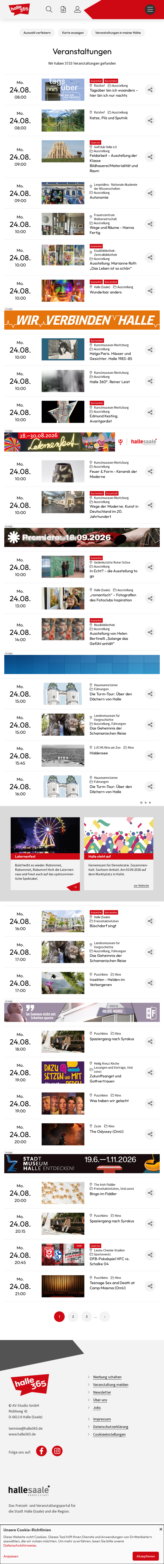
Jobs (97, 1407)
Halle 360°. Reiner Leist (110, 381)
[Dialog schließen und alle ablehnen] (161, 1527)
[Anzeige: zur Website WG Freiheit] (82, 1012)
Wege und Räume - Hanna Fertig (112, 230)
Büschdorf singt (103, 925)
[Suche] (49, 9)
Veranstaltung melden (110, 1384)
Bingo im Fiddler (103, 1193)
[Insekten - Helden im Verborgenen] (63, 983)
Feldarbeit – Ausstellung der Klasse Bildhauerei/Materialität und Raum (114, 163)
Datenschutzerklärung (110, 1426)
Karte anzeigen (73, 33)
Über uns (100, 1399)
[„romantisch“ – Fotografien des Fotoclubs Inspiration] (63, 598)
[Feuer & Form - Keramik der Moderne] (63, 471)
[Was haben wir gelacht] (63, 1103)
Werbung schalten (107, 1376)
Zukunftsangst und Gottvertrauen (105, 1079)
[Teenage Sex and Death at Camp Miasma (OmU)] (63, 1286)
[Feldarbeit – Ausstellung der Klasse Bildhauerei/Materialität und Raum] (63, 151)
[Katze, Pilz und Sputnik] (63, 120)
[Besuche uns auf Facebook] (41, 1451)
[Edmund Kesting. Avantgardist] (63, 412)
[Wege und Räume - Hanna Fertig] (63, 224)
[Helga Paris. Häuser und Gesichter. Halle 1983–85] (63, 349)
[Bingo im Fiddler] (63, 1193)
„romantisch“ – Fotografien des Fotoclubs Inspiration (113, 597)
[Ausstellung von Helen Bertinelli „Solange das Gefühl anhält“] (63, 629)
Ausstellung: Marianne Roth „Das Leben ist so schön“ (113, 266)
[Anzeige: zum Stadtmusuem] (82, 1163)
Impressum (102, 1419)
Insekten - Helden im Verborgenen (107, 982)
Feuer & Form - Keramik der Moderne (113, 474)
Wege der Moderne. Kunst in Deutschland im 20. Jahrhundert (114, 511)
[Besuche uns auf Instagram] (57, 1451)
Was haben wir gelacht (109, 1100)
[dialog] (82, 1544)
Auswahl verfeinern (37, 33)
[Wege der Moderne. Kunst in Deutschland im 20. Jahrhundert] (63, 502)
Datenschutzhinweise (19, 1545)
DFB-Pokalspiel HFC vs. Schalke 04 (110, 1261)
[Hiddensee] (63, 756)
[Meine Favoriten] (63, 9)
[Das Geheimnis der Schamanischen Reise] (63, 725)
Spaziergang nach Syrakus (112, 1038)
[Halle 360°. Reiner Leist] (63, 381)
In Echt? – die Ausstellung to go (113, 573)
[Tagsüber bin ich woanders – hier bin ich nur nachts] (63, 90)
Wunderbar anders (106, 292)
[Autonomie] (63, 193)
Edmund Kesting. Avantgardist (104, 419)
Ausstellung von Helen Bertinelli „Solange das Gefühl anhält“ (109, 638)
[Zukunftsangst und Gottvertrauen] (63, 1072)
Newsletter (102, 1392)
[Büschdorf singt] (63, 921)
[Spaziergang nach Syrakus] (63, 1042)
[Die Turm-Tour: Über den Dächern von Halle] (63, 694)
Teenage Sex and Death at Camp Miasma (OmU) (112, 1285)
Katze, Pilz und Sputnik (109, 117)
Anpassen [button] (10, 1556)
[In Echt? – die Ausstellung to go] (63, 567)
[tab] (141, 802)
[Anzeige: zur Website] (82, 442)
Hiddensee (99, 753)
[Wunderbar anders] (63, 291)
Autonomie (99, 197)
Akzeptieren (145, 1556)
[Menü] (150, 9)
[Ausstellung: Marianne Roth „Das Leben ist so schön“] (63, 255)
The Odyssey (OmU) (106, 1131)
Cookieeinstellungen (109, 1434)
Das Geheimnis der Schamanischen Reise (108, 731)
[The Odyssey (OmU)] (63, 1134)
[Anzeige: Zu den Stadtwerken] (82, 320)
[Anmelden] (77, 9)
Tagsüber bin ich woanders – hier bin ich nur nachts (114, 93)
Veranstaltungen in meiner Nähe (118, 33)
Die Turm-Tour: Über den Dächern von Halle (111, 696)
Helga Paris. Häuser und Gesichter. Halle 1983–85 (111, 356)
